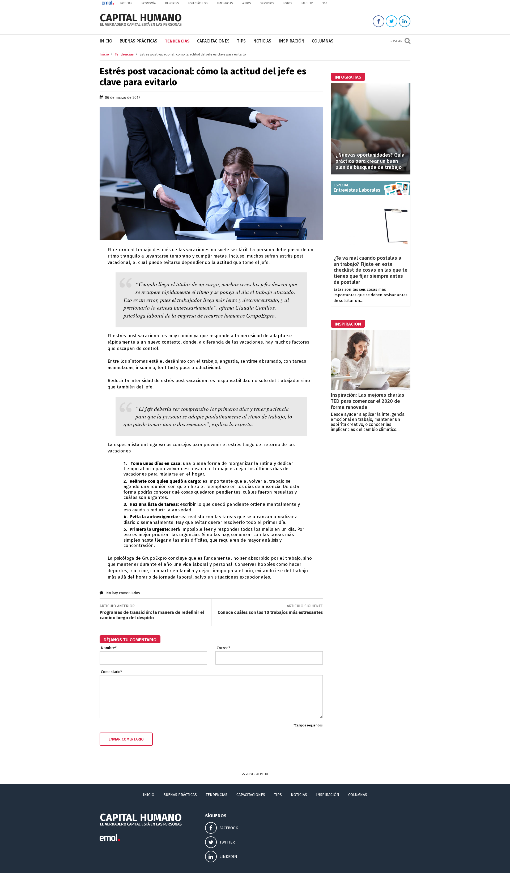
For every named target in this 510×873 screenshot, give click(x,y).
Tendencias (225, 3)
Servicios (267, 3)
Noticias (126, 3)
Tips (241, 41)
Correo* (223, 648)
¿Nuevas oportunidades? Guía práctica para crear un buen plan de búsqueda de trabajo (370, 161)
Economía (149, 3)
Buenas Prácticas (138, 41)
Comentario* (111, 672)
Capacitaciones (213, 41)
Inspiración (291, 41)
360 (324, 3)
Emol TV (307, 3)
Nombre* (109, 648)
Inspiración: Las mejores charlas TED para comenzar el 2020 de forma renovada (367, 401)
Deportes (172, 3)
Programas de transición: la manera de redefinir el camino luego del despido (152, 615)
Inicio (106, 41)
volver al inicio (256, 774)
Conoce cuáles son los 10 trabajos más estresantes (270, 612)
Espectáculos (197, 3)
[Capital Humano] (141, 25)
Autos (246, 3)
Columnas (322, 41)
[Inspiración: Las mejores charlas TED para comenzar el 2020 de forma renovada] (370, 388)
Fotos (287, 3)
